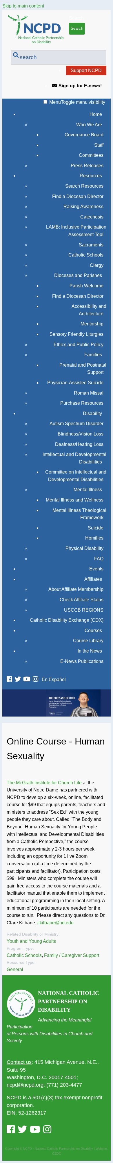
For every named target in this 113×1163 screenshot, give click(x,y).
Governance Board (84, 134)
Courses (93, 630)
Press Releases (87, 165)
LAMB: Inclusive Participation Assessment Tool (76, 231)
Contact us (19, 1062)
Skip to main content (23, 5)
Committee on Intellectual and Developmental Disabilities (75, 476)
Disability (92, 413)
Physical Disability (84, 548)
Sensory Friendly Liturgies (76, 334)
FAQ (98, 558)
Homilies (94, 538)
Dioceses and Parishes (78, 275)
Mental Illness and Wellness (74, 499)
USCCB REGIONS (83, 610)
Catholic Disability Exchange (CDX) (66, 620)
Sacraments (91, 244)
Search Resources (84, 186)
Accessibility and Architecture (89, 310)
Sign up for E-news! (80, 85)
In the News (90, 651)
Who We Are (89, 124)
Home (96, 114)
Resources (91, 175)
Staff (98, 145)
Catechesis (91, 216)
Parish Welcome (86, 285)
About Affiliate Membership (75, 589)
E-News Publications (81, 661)
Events (96, 568)
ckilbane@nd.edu (55, 922)
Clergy (96, 265)
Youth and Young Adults (31, 941)
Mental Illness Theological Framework (79, 514)
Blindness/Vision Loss (80, 433)
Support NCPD (86, 70)
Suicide (95, 527)
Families (93, 354)
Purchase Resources (81, 403)
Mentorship (92, 323)
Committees (91, 155)
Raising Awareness (83, 206)
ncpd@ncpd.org (25, 1085)
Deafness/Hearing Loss (79, 444)
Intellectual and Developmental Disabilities (74, 458)
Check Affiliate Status (81, 599)
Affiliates (93, 579)
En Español (54, 679)
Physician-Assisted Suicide (75, 382)
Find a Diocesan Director (77, 196)
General (15, 969)
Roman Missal (88, 393)
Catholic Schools (85, 254)
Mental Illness (88, 489)
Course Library (88, 640)
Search (76, 18)
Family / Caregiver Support (71, 955)
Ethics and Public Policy (78, 344)
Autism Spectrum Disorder (76, 423)
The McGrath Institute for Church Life (44, 782)
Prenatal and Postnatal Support (82, 369)
